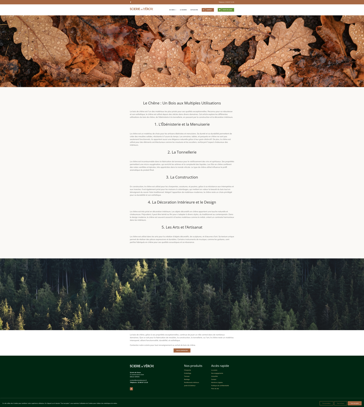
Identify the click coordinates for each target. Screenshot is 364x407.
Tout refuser (340, 403)
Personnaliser (326, 403)
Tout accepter (355, 403)
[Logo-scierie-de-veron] (141, 8)
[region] (182, 402)
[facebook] (130, 2)
